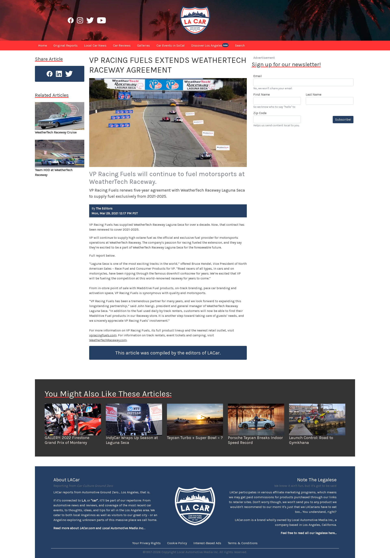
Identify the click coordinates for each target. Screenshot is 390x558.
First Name (261, 94)
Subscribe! (343, 119)
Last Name (313, 94)
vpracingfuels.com (103, 335)
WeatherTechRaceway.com (108, 340)
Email (257, 76)
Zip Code (259, 113)
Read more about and (98, 528)
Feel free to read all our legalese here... (309, 533)
